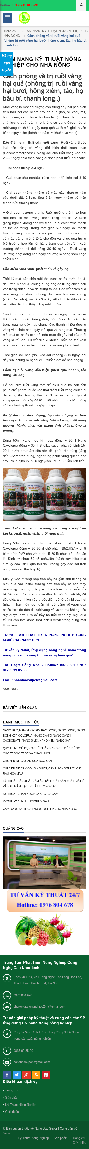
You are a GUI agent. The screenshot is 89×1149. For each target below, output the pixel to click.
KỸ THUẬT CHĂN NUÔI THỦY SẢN (26, 801)
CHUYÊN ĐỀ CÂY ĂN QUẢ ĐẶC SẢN (27, 761)
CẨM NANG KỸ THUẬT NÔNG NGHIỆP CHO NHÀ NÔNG (40, 809)
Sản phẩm (12, 1097)
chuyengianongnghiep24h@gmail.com (40, 1006)
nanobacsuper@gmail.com (32, 1062)
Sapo (6, 1133)
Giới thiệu (12, 1112)
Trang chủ (10, 31)
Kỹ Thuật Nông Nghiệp (20, 1104)
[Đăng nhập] (81, 5)
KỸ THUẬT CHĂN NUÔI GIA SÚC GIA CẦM (30, 794)
